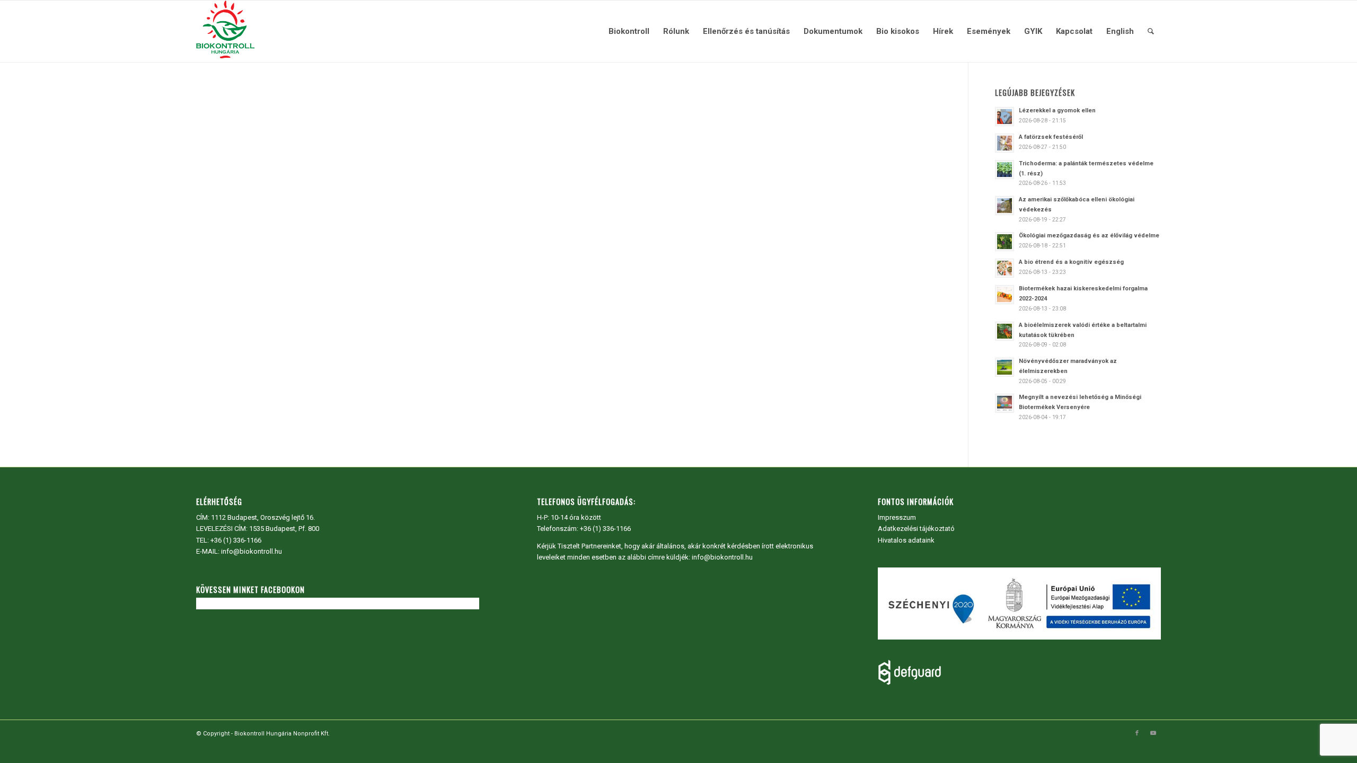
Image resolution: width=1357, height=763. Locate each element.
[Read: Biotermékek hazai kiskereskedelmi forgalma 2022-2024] (1004, 294)
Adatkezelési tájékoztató (916, 529)
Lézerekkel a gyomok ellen (1057, 110)
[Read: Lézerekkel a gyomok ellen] (1004, 116)
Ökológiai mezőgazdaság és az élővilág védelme (1089, 235)
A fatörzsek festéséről (1051, 137)
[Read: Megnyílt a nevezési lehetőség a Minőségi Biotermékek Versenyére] (1004, 403)
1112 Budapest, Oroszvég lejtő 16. (263, 517)
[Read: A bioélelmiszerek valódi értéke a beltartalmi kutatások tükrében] (1004, 331)
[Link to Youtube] (1153, 733)
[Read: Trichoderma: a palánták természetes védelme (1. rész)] (1004, 169)
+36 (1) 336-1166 (235, 540)
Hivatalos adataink (906, 540)
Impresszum (897, 517)
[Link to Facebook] (1137, 733)
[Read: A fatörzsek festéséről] (1004, 143)
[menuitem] (629, 31)
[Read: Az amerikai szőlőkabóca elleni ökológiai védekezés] (1004, 205)
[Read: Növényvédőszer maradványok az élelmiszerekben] (1004, 367)
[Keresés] (1151, 31)
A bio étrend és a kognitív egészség (1071, 262)
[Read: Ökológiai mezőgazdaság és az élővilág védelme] (1004, 241)
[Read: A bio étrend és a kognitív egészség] (1004, 268)
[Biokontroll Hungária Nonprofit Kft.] (225, 31)
